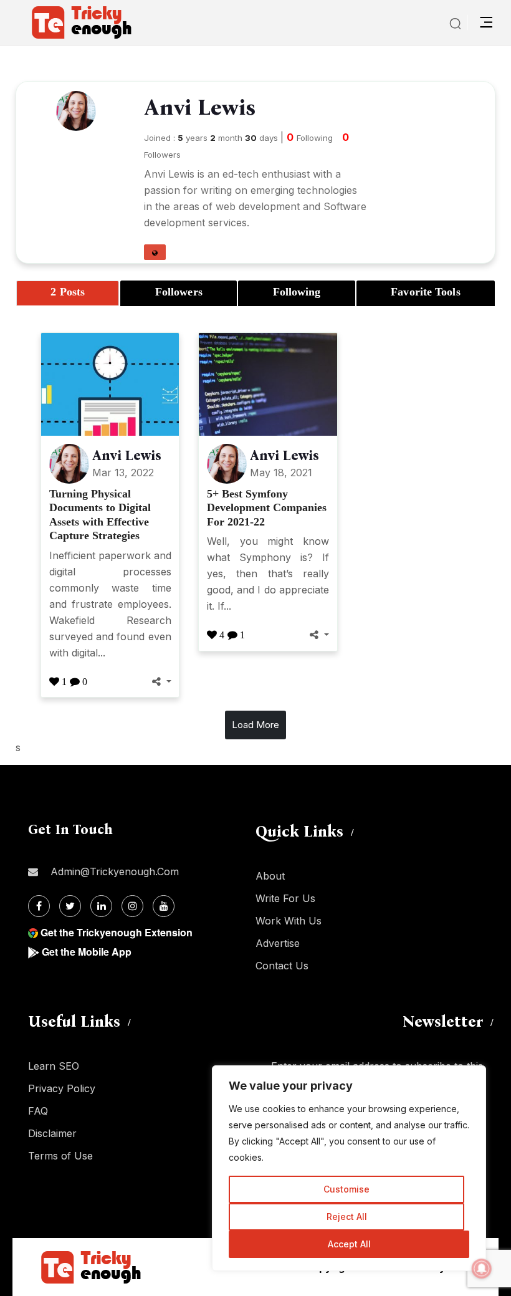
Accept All (349, 1244)
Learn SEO (53, 1066)
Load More (255, 725)
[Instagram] (132, 906)
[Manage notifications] (482, 1269)
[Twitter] (70, 906)
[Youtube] (163, 906)
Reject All (347, 1216)
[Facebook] (39, 906)
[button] (155, 252)
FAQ (38, 1111)
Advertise (278, 943)
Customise (346, 1189)
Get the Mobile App (86, 951)
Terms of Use (60, 1156)
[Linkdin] (101, 906)
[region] (349, 1168)
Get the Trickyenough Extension (117, 932)
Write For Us (285, 898)
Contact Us (282, 965)
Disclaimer (52, 1133)
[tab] (67, 293)
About (270, 876)
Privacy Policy (61, 1088)
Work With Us (289, 920)
